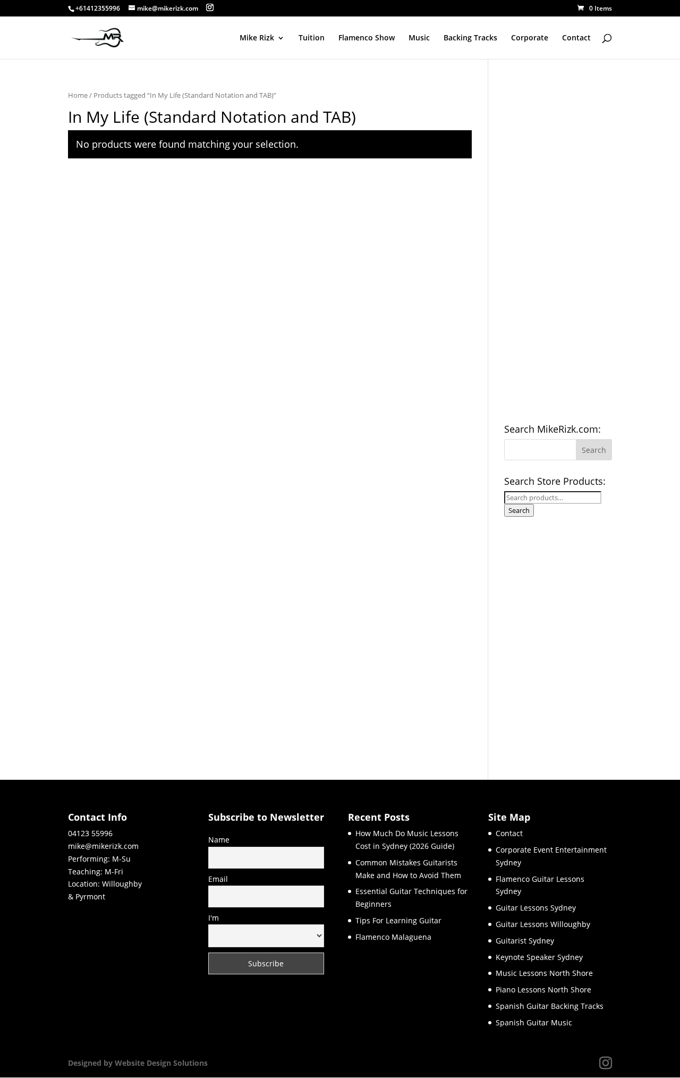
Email (218, 879)
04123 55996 (90, 833)
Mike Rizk (257, 38)
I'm (213, 918)
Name (219, 840)
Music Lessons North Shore (544, 973)
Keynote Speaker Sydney (539, 957)
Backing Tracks (470, 38)
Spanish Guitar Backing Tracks (550, 1006)
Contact (576, 38)
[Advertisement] (558, 248)
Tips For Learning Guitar (398, 920)
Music (419, 38)
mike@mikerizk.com (103, 846)
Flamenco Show (366, 38)
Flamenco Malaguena (393, 937)
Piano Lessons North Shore (543, 989)
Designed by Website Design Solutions (138, 1063)
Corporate (529, 38)
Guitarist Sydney (525, 941)
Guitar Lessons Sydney (536, 908)
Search (519, 510)
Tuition (312, 38)
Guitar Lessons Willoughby (543, 924)
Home (78, 95)
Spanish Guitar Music (534, 1022)
